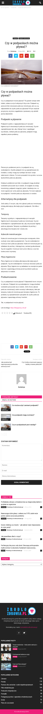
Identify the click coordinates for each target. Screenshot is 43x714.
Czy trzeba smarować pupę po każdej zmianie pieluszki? (32, 363)
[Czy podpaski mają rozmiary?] (6, 417)
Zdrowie (4, 507)
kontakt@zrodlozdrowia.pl (28, 627)
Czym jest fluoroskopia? (19, 664)
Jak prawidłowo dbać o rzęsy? (11, 536)
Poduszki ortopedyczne (8, 691)
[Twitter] (24, 633)
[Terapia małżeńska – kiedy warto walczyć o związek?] (6, 647)
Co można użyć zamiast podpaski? (25, 405)
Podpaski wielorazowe (24, 38)
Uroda (3, 539)
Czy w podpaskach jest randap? (24, 425)
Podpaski (15, 38)
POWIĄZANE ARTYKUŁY (10, 397)
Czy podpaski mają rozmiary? (23, 415)
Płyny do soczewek (7, 703)
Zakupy (3, 530)
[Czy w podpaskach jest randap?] (6, 427)
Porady (15, 649)
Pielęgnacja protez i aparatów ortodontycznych (16, 697)
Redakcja (13, 51)
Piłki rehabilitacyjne (7, 688)
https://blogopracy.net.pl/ (18, 308)
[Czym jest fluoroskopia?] (6, 666)
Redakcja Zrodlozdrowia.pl (15, 507)
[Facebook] (19, 633)
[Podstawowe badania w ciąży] (6, 656)
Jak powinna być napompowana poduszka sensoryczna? (9, 364)
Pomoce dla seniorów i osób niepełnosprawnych (17, 685)
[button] (40, 2)
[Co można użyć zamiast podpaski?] (6, 407)
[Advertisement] (21, 23)
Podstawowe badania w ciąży (21, 654)
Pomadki (4, 694)
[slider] (7, 313)
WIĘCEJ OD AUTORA (9, 400)
